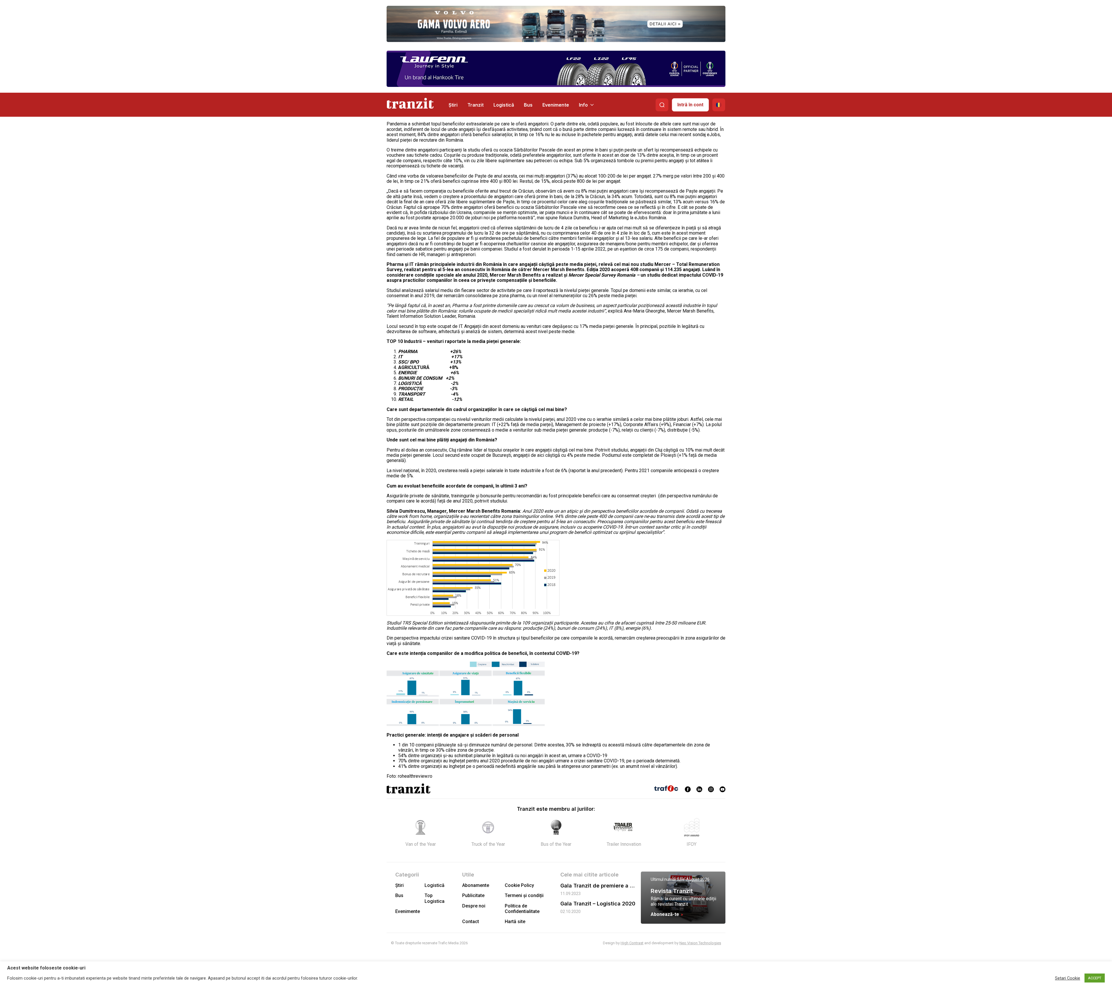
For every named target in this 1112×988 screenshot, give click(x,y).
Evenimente (555, 105)
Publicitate (473, 895)
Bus (528, 105)
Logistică (503, 105)
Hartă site (515, 921)
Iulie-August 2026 (693, 879)
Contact (470, 921)
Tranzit (475, 105)
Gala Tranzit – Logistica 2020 (597, 904)
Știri (453, 105)
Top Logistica (435, 898)
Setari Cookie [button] (1067, 978)
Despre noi (473, 906)
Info (583, 105)
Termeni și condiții (524, 895)
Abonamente (475, 885)
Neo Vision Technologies (700, 943)
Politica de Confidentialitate (522, 908)
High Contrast (632, 943)
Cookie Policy (519, 885)
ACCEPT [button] (1094, 978)
